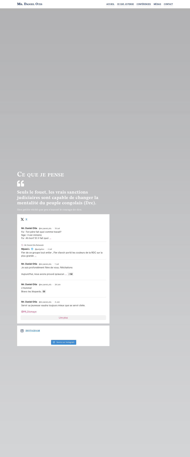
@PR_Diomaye (28, 311)
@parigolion (39, 249)
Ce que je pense (125, 4)
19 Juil (57, 228)
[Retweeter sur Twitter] (22, 245)
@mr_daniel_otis (45, 228)
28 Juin (58, 284)
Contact (168, 4)
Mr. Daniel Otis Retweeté (34, 245)
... (50, 238)
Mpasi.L (25, 249)
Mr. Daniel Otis (29, 4)
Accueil (110, 4)
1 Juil (57, 264)
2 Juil (50, 249)
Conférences (144, 4)
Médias (157, 4)
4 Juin (57, 302)
